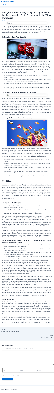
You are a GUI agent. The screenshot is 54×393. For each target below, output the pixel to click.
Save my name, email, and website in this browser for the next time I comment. (21, 375)
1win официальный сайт (8, 294)
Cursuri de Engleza (8, 1)
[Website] (45, 370)
